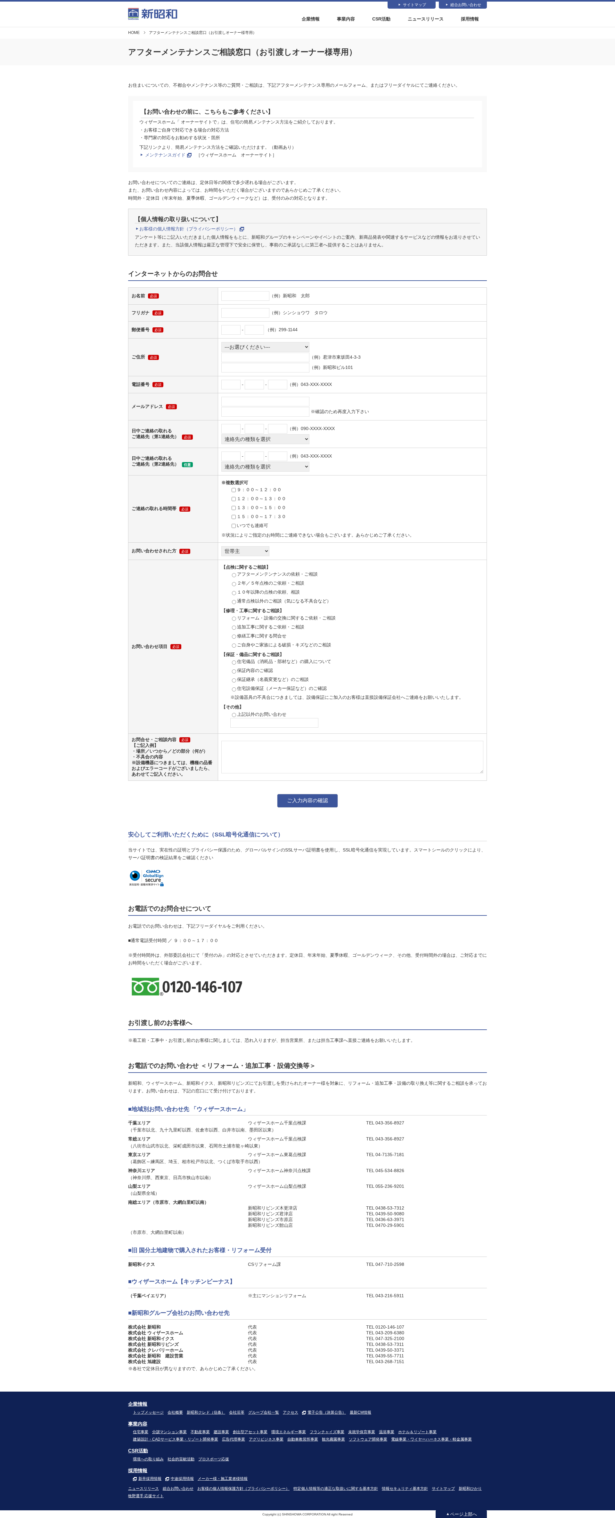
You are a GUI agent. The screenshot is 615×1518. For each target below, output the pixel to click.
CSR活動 (381, 18)
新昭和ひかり (470, 1488)
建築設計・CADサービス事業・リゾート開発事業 (175, 1439)
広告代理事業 (233, 1439)
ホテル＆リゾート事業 (417, 1432)
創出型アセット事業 (250, 1432)
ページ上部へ (463, 1514)
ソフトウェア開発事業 (368, 1439)
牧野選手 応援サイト (146, 1496)
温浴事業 (386, 1432)
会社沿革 (236, 1412)
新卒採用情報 (149, 1478)
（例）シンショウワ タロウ (298, 312)
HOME (134, 32)
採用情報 (470, 18)
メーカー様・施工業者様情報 (223, 1478)
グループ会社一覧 (263, 1412)
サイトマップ (414, 5)
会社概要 (175, 1412)
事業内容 (346, 18)
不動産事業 (200, 1432)
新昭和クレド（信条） (206, 1412)
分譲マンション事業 (169, 1432)
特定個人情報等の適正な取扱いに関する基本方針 (335, 1488)
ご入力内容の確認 (307, 800)
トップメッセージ (148, 1412)
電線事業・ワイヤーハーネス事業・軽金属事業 (431, 1439)
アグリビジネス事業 (266, 1439)
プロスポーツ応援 (213, 1459)
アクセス (290, 1412)
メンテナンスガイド (165, 154)
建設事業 (221, 1432)
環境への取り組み (148, 1459)
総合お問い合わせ (465, 5)
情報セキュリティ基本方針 (405, 1488)
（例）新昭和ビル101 (331, 367)
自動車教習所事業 (302, 1439)
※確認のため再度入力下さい (339, 411)
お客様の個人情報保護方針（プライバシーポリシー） (243, 1488)
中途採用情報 (182, 1478)
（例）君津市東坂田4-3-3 (335, 357)
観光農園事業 (333, 1439)
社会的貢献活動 (181, 1459)
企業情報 (311, 18)
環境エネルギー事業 (288, 1432)
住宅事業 (140, 1432)
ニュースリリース (426, 18)
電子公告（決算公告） (327, 1412)
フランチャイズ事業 (327, 1432)
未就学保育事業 (361, 1432)
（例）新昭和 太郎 (289, 295)
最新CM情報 (360, 1412)
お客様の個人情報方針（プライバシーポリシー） (188, 228)
